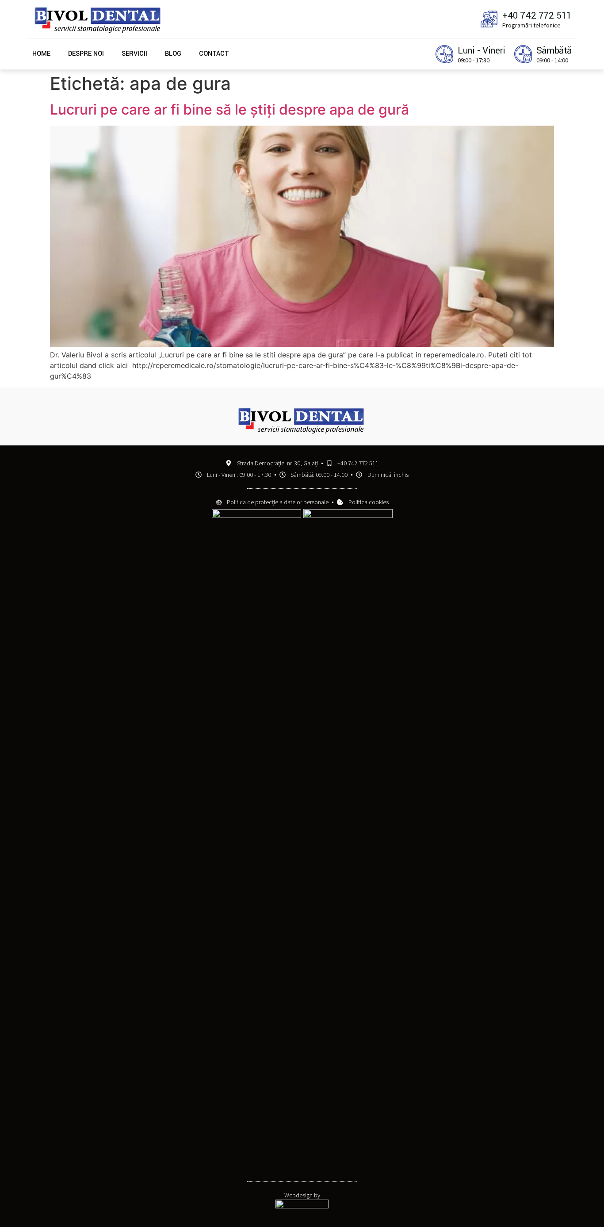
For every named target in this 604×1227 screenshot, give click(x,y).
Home (41, 53)
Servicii (134, 53)
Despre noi (86, 53)
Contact (214, 53)
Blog (173, 53)
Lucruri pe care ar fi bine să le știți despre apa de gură (229, 109)
